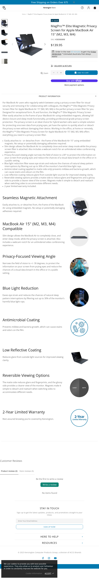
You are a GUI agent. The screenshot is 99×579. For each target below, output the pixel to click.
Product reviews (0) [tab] (9, 471)
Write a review (49, 484)
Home (24, 14)
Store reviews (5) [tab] (26, 471)
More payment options (74, 85)
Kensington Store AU (49, 7)
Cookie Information (34, 573)
